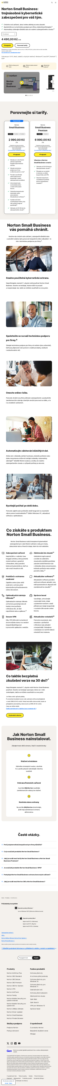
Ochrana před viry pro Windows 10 (37, 980)
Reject (10, 1083)
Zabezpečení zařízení (7, 932)
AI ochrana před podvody (39, 976)
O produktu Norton (36, 1028)
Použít (36, 958)
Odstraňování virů (36, 990)
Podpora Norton (12, 1028)
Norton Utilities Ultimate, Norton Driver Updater (14, 938)
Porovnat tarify (22, 45)
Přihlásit (32, 1034)
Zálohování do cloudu (37, 996)
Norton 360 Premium (14, 983)
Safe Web (33, 999)
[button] (29, 844)
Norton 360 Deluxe (13, 979)
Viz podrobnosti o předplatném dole (11, 52)
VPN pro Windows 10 (37, 1006)
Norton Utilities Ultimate (15, 1009)
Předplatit (7, 45)
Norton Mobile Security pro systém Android (16, 999)
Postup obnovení (13, 1031)
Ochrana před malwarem (38, 993)
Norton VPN (11, 989)
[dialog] (8, 1082)
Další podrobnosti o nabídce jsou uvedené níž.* (21, 708)
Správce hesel (35, 1009)
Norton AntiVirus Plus (14, 973)
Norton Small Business (15, 1015)
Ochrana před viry (36, 973)
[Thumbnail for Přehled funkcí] (30, 95)
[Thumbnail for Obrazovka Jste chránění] (27, 95)
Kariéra (30, 1076)
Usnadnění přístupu (39, 1078)
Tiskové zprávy (23, 1076)
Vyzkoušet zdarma (15, 715)
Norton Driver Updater (15, 1012)
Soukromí (9, 1078)
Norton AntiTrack (13, 992)
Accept (6, 1083)
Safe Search (34, 1002)
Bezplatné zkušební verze (39, 1031)
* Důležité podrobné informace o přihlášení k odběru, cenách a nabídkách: (28, 948)
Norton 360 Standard (14, 976)
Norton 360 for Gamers (15, 986)
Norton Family (12, 995)
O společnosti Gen (12, 1076)
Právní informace (38, 1076)
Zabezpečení (17, 1078)
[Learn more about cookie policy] (13, 1081)
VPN (3, 935)
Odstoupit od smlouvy (22, 1080)
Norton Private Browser (8, 940)
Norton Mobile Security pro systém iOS (16, 1005)
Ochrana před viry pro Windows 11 (37, 985)
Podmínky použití (27, 1078)
